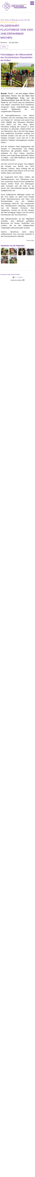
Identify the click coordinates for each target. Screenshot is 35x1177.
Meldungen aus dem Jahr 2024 (20, 20)
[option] (17, 15)
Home (2, 20)
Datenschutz (11, 274)
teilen (4, 47)
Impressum (3, 274)
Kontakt (17, 274)
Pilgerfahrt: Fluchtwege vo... (9, 22)
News (7, 20)
